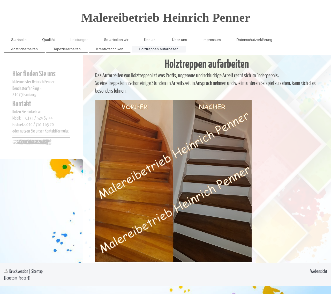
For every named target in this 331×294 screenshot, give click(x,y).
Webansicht (318, 271)
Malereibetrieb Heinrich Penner (165, 17)
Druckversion (19, 271)
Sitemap (37, 271)
